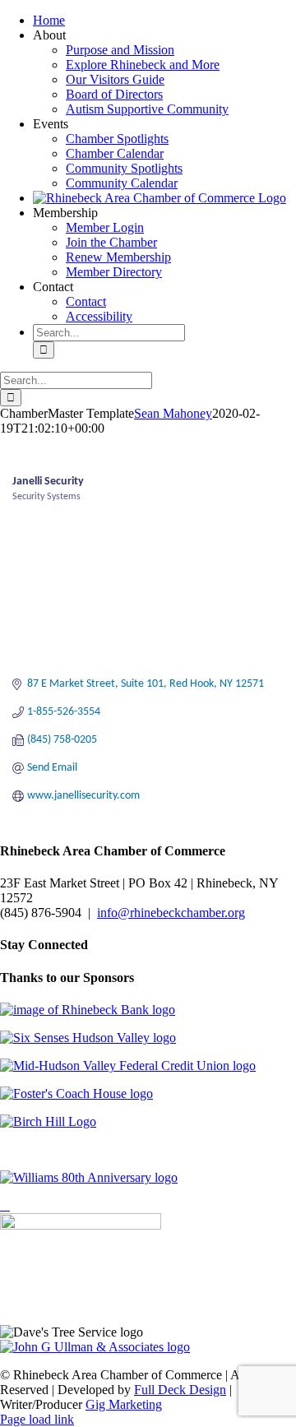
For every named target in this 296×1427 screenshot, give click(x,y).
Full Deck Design (180, 1390)
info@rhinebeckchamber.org (171, 913)
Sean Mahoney (173, 413)
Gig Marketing (124, 1404)
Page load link (37, 1419)
